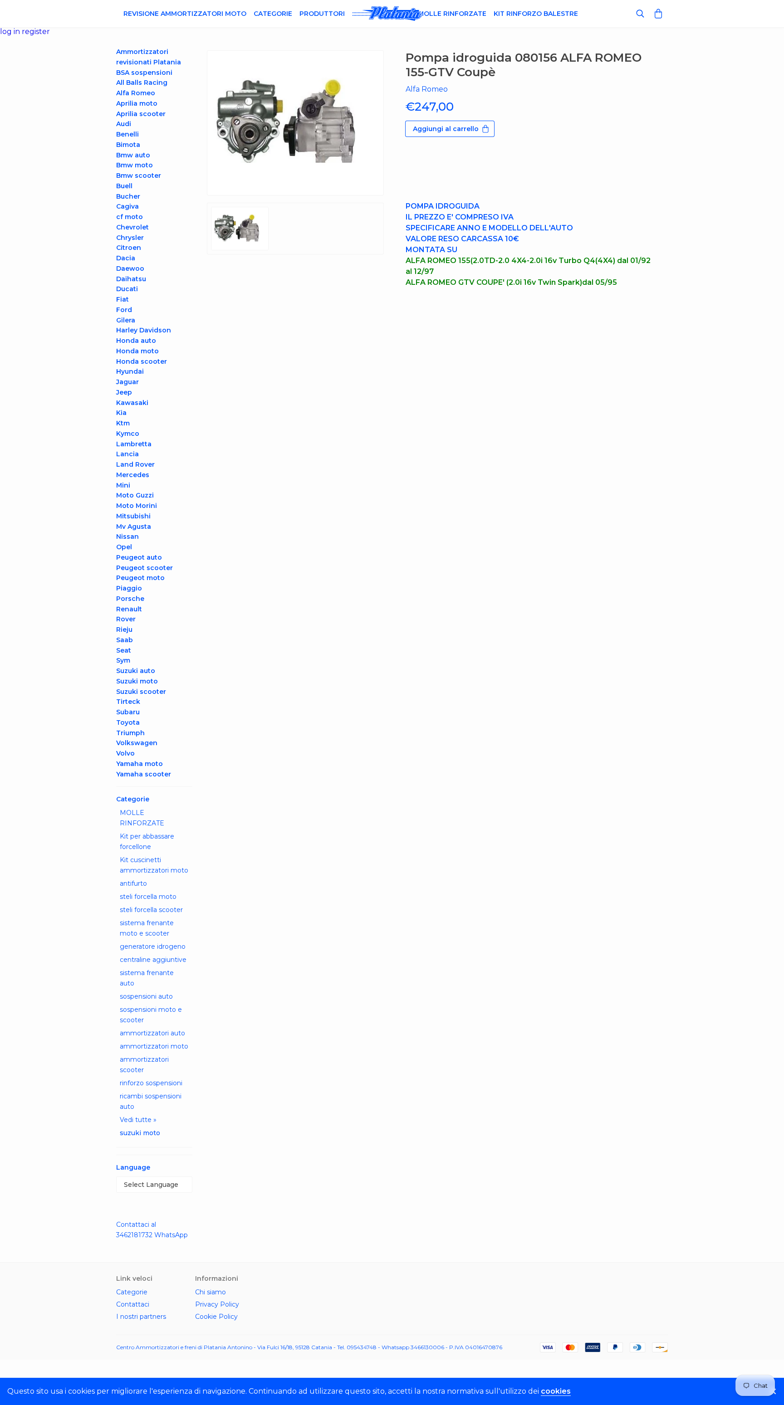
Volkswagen (136, 743)
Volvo (125, 753)
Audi (123, 124)
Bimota (128, 145)
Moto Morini (136, 506)
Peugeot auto (139, 557)
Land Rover (135, 464)
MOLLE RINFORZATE (142, 818)
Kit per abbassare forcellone (147, 841)
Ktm (123, 423)
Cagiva (127, 206)
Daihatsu (131, 279)
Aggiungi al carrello (446, 129)
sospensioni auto (146, 996)
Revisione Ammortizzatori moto (184, 14)
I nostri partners (141, 1316)
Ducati (127, 289)
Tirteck (128, 702)
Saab (124, 640)
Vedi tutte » (138, 1120)
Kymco (127, 433)
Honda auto (136, 341)
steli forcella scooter (151, 910)
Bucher (128, 196)
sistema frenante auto (147, 978)
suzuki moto (140, 1133)
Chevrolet (132, 227)
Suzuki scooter (141, 692)
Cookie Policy (216, 1316)
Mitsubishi (133, 516)
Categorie (273, 14)
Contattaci (132, 1304)
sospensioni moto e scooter (151, 1014)
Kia (121, 413)
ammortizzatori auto (152, 1033)
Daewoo (130, 268)
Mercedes (132, 475)
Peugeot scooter (144, 568)
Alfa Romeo (135, 93)
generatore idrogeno (153, 946)
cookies (556, 1391)
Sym (123, 660)
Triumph (130, 733)
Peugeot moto (140, 578)
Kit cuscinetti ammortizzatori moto (154, 865)
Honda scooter (141, 361)
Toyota (128, 722)
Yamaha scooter (143, 774)
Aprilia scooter (141, 114)
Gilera (125, 320)
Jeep (124, 392)
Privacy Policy (217, 1304)
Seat (123, 650)
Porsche (130, 599)
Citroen (128, 248)
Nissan (127, 536)
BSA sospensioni (144, 72)
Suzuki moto (137, 681)
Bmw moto (134, 165)
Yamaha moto (139, 764)
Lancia (127, 454)
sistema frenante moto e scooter (147, 928)
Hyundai (130, 371)
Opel (124, 547)
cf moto (129, 217)
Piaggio (129, 588)
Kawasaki (132, 403)
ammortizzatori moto (154, 1046)
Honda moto (137, 351)
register (36, 31)
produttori (322, 14)
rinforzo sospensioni (151, 1083)
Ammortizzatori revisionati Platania (148, 57)
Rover (126, 619)
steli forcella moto (148, 897)
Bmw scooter (138, 175)
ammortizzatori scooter (144, 1064)
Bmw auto (133, 155)
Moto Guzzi (135, 495)
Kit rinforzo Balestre (536, 14)
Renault (129, 609)
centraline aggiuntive (153, 960)
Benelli (127, 134)
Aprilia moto (136, 103)
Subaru (128, 712)
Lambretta (134, 444)
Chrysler (130, 238)
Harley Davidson (143, 330)
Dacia (125, 258)
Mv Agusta (133, 526)
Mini (123, 485)
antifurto (133, 883)
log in (11, 31)
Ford (124, 310)
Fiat (122, 299)
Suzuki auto (135, 671)
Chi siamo (210, 1292)
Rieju (124, 629)
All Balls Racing (141, 82)
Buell (124, 186)
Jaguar (127, 382)
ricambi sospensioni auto (150, 1101)
